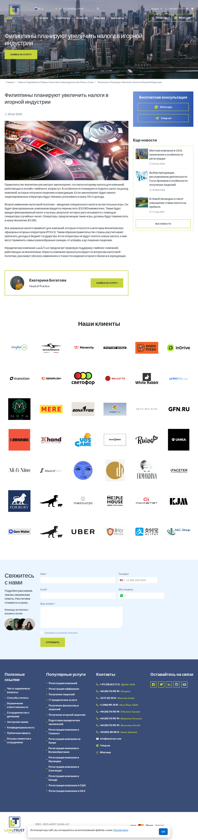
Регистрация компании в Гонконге (64, 731)
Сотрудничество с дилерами (18, 714)
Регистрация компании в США (67, 785)
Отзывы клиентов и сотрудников (19, 740)
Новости (82, 17)
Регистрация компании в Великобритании (63, 750)
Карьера (99, 17)
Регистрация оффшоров (64, 688)
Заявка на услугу (21, 54)
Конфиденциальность (21, 727)
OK (163, 831)
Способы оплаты (18, 697)
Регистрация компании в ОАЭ (67, 790)
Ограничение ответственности (17, 705)
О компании (62, 17)
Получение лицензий (62, 694)
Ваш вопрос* (47, 603)
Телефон (123, 573)
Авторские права (17, 721)
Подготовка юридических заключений (64, 722)
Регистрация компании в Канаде (64, 778)
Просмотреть (120, 830)
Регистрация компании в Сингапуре (64, 768)
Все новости (163, 223)
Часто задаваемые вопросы (18, 690)
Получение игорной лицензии (67, 714)
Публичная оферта (18, 732)
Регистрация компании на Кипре (64, 740)
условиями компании (67, 632)
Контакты (117, 17)
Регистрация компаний (63, 683)
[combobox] (122, 580)
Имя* (43, 573)
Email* (43, 589)
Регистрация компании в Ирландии (64, 759)
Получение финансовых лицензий (64, 707)
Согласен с (50, 632)
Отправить (52, 642)
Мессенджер (125, 589)
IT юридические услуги (63, 699)
